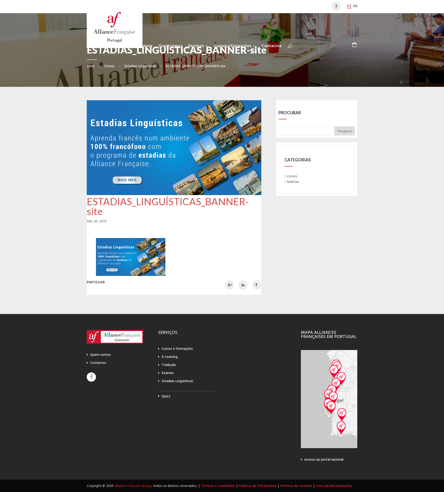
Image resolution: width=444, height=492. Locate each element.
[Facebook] (91, 377)
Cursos (109, 66)
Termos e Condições (218, 485)
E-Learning (170, 356)
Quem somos (170, 46)
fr (355, 6)
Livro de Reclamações (334, 485)
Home (147, 46)
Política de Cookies (296, 485)
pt (349, 6)
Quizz (166, 396)
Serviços (196, 46)
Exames (168, 373)
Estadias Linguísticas (140, 66)
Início (91, 66)
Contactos (271, 46)
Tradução (169, 364)
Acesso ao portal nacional (323, 459)
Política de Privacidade (258, 485)
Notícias (293, 181)
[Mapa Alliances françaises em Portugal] (329, 447)
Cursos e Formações (232, 46)
